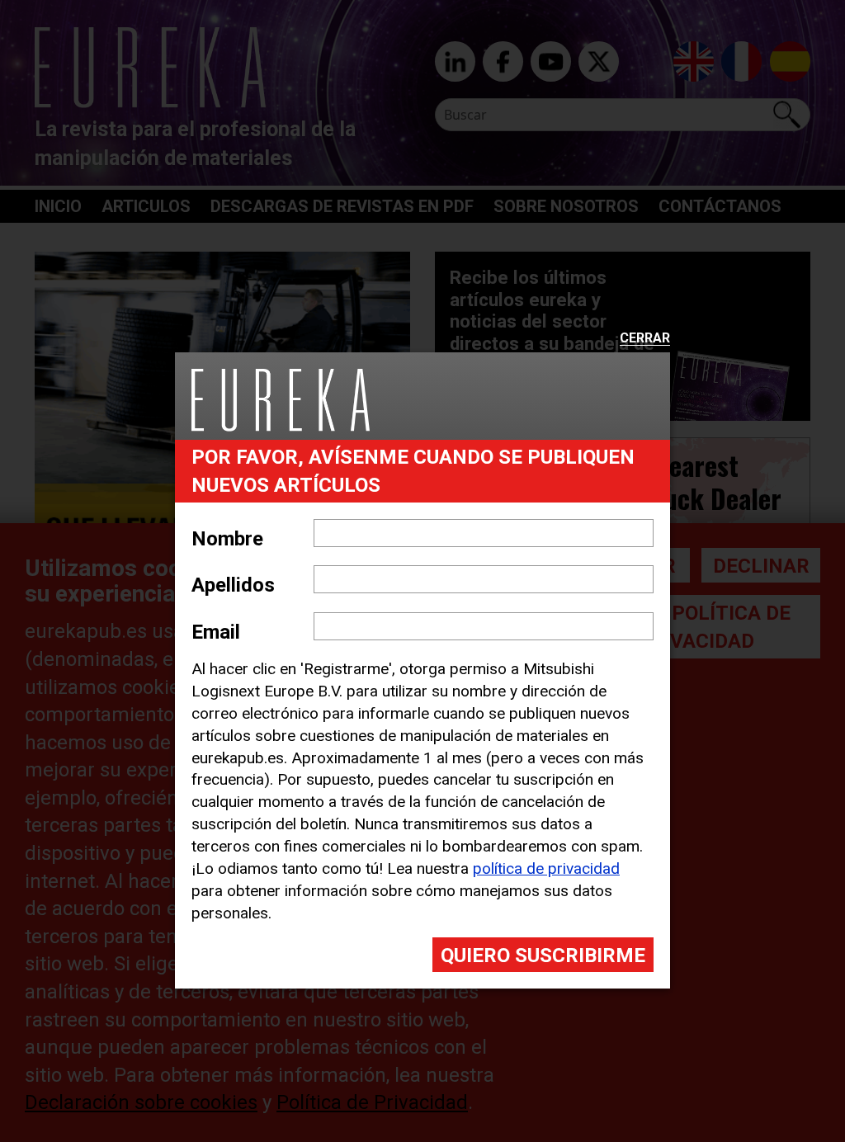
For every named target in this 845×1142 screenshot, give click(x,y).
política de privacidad (546, 868)
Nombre (227, 538)
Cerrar (645, 339)
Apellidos (233, 585)
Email (215, 632)
